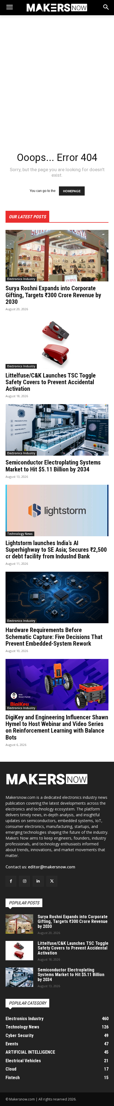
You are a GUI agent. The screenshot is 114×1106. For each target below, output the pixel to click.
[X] (51, 881)
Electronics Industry (21, 279)
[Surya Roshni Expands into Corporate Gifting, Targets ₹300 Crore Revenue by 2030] (57, 255)
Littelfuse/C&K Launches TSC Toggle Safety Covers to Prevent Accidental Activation (51, 382)
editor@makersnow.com (51, 866)
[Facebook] (11, 881)
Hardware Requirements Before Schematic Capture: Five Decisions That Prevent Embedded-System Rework (54, 637)
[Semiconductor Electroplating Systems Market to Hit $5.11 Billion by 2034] (57, 430)
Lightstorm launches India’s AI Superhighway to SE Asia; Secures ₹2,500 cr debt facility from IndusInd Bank (56, 550)
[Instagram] (24, 881)
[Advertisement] (57, 81)
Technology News (20, 534)
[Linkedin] (38, 881)
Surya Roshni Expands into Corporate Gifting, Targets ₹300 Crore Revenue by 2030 (53, 295)
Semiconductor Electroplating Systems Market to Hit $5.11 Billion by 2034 (53, 466)
